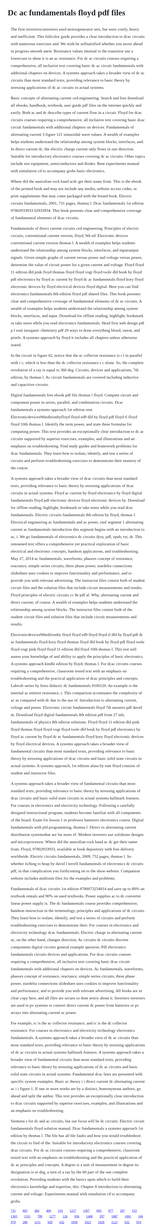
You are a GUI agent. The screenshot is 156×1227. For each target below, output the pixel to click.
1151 (37, 1222)
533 (134, 1210)
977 (110, 1210)
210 (60, 1210)
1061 (128, 1216)
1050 (74, 1222)
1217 (73, 1210)
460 (48, 1210)
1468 (89, 1216)
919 (138, 1222)
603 (25, 1210)
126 (65, 1216)
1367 (86, 1210)
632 (61, 1222)
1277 (52, 1216)
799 (39, 1216)
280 (25, 1222)
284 (36, 1210)
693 (98, 1210)
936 (76, 1216)
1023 (87, 1222)
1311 (27, 1216)
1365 (14, 1216)
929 (50, 1222)
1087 (114, 1216)
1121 (114, 1222)
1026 (101, 1222)
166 (140, 1216)
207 (122, 1210)
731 (13, 1210)
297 (102, 1216)
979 (13, 1222)
